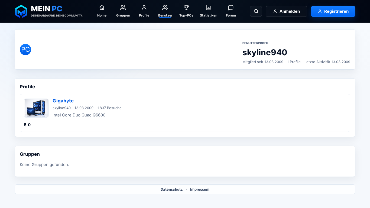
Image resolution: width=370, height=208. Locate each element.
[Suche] (256, 11)
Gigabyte (63, 100)
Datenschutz (172, 189)
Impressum (199, 189)
